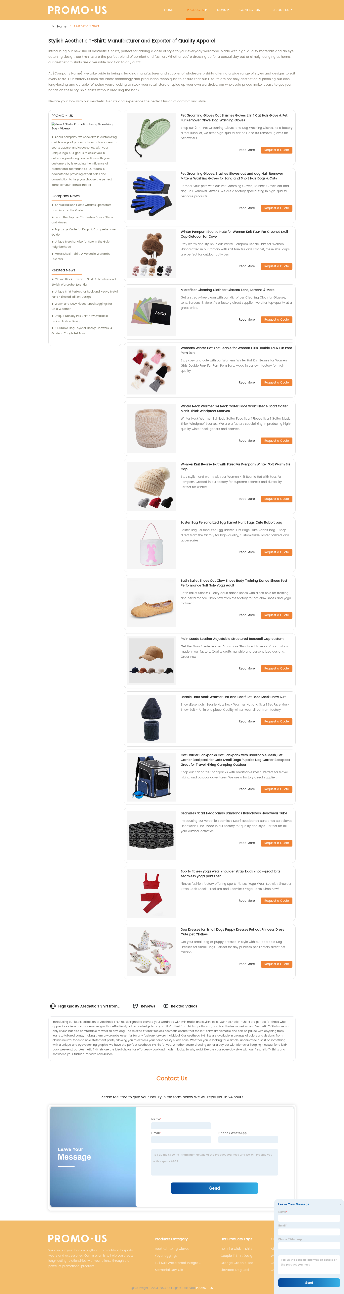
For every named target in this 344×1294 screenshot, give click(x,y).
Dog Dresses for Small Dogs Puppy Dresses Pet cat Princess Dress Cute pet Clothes (232, 932)
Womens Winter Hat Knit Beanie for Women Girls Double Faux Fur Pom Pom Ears (236, 350)
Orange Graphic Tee (237, 1263)
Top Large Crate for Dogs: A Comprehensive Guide (84, 232)
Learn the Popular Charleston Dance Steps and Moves (82, 220)
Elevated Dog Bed (235, 1270)
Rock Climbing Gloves (172, 1248)
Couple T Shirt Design (237, 1255)
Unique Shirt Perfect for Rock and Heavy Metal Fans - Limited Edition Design (85, 294)
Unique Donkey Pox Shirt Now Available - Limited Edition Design (81, 319)
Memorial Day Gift (169, 1270)
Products (195, 10)
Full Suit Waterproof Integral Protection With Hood (177, 1263)
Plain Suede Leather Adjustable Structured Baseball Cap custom (232, 638)
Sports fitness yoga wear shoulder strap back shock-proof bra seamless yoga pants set (230, 874)
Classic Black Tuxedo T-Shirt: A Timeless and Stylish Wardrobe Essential (84, 282)
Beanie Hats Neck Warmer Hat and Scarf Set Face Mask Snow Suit (233, 697)
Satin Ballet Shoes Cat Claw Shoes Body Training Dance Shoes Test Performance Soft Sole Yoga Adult (234, 583)
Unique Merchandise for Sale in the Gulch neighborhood (81, 244)
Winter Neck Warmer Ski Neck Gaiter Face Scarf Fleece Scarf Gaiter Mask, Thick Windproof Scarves (234, 409)
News (221, 10)
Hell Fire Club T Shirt (236, 1248)
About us (281, 10)
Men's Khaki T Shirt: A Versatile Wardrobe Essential (81, 256)
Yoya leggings (166, 1255)
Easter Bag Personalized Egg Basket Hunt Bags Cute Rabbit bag (231, 522)
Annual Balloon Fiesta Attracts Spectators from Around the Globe (81, 208)
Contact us (249, 10)
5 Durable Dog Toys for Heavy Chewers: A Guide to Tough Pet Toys (82, 331)
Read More (247, 150)
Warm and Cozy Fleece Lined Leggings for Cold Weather (82, 306)
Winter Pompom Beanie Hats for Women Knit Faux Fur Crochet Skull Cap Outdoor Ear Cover (234, 234)
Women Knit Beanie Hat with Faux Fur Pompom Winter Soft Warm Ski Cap (235, 467)
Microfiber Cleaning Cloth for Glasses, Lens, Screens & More (228, 290)
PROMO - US (204, 1288)
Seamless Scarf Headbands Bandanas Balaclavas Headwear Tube (234, 813)
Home (168, 10)
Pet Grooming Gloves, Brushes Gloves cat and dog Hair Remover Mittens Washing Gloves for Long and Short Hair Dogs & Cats (232, 176)
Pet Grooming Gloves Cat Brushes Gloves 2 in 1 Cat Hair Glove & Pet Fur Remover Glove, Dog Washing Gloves (234, 118)
